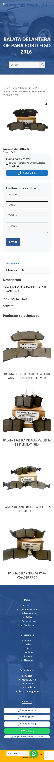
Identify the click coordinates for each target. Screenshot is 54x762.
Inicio (5, 88)
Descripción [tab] (12, 263)
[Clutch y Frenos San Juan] (25, 6)
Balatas (23, 88)
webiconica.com (27, 757)
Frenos (14, 88)
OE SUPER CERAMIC (20, 149)
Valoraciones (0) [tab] (14, 270)
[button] (46, 104)
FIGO (13, 152)
